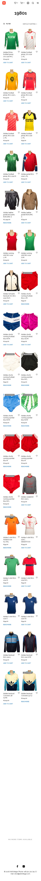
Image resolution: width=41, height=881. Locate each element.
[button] (16, 3)
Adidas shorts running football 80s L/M (26, 296)
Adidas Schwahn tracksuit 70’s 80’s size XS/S (9, 296)
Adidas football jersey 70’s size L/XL (26, 54)
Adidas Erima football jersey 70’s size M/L (8, 54)
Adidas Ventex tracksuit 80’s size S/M (27, 736)
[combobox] (28, 24)
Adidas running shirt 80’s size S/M (26, 255)
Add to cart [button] (8, 62)
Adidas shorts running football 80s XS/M (26, 337)
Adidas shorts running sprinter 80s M (8, 458)
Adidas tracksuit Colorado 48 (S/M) (8, 696)
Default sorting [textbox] (29, 24)
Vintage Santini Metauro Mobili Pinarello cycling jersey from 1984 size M (9, 820)
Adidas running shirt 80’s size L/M (8, 255)
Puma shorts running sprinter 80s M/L (26, 777)
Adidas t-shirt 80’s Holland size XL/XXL (9, 540)
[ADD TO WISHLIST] (19, 52)
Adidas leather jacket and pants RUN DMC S (9, 215)
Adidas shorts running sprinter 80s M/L (26, 377)
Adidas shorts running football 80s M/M (9, 337)
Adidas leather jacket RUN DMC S (27, 215)
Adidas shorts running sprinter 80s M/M (8, 418)
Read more (7, 223)
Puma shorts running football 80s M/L (9, 777)
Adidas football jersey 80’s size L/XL (26, 95)
